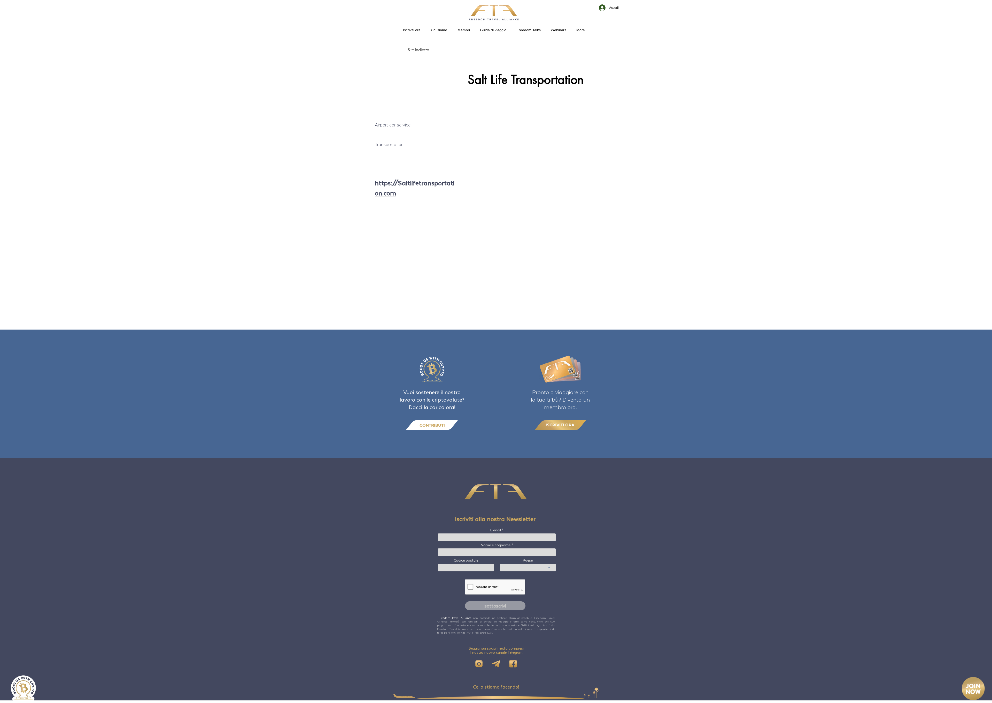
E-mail (495, 530)
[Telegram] (496, 664)
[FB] (513, 664)
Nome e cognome (495, 545)
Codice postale (466, 560)
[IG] (479, 664)
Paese (528, 560)
